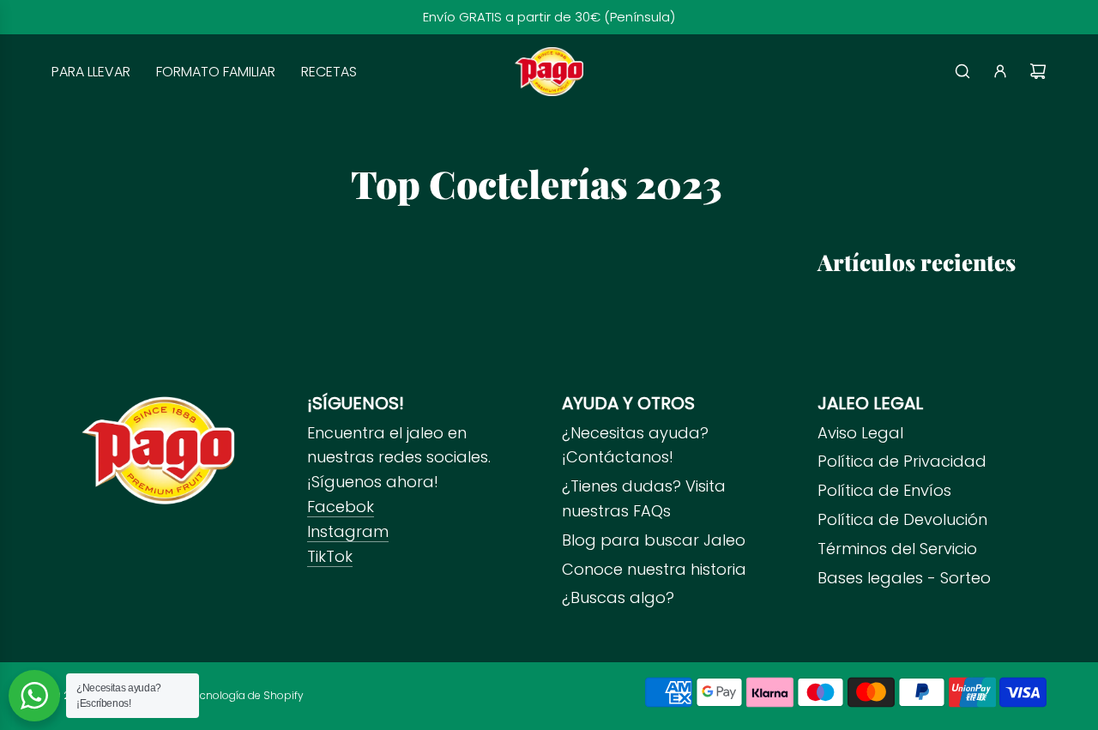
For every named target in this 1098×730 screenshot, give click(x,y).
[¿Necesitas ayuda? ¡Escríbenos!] (34, 695)
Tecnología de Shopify (246, 695)
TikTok (330, 556)
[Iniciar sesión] (1000, 71)
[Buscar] (962, 71)
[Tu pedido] (1038, 71)
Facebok (340, 506)
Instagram (348, 531)
